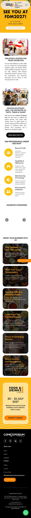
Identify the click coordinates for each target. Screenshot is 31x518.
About (5, 450)
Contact (6, 468)
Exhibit (5, 454)
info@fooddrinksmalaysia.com (15, 504)
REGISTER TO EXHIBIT (24, 260)
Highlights (6, 458)
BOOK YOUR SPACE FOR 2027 (15, 28)
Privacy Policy (7, 472)
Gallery (5, 465)
